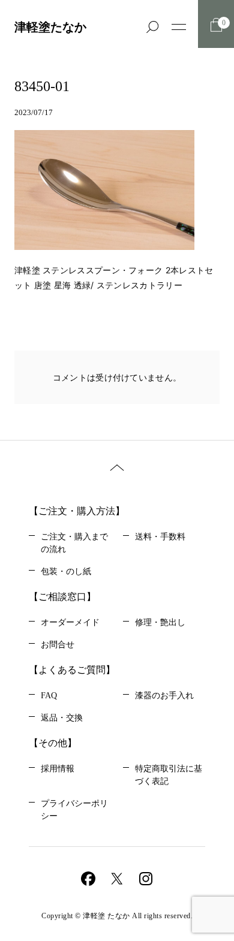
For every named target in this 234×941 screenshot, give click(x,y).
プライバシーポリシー (74, 810)
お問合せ (57, 644)
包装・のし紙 (66, 571)
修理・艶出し (160, 622)
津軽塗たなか (50, 27)
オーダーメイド (70, 622)
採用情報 (57, 768)
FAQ (49, 695)
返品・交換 (62, 717)
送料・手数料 (160, 536)
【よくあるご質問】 (72, 670)
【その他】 (53, 743)
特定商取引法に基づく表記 (168, 775)
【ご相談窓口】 (62, 597)
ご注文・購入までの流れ (74, 543)
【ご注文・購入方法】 (77, 511)
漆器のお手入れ (164, 695)
